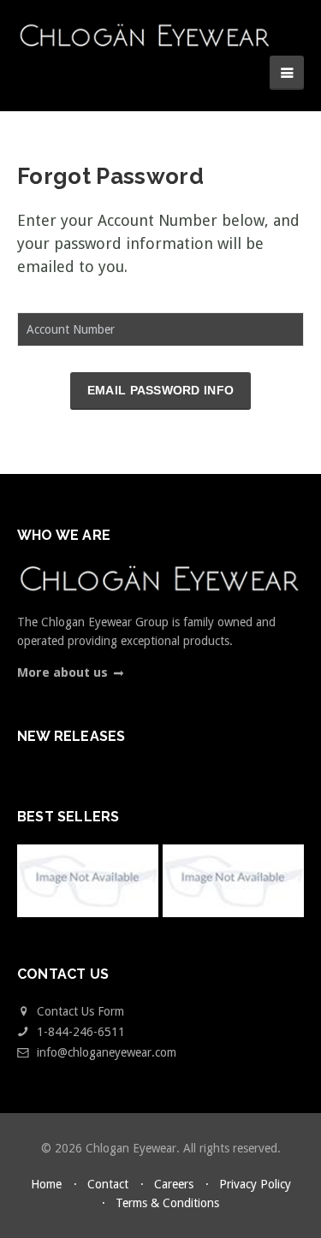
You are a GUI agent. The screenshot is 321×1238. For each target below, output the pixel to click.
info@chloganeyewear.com (106, 1052)
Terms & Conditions (167, 1203)
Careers (173, 1184)
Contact (107, 1184)
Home (46, 1184)
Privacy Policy (255, 1184)
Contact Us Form (78, 1011)
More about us (62, 672)
